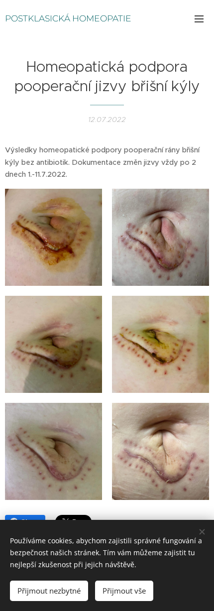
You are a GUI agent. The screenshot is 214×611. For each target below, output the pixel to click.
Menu (199, 18)
